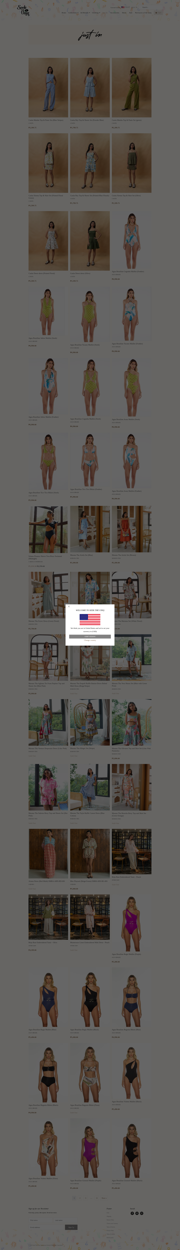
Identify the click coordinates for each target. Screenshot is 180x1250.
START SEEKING (90, 636)
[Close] (69, 606)
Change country (90, 640)
